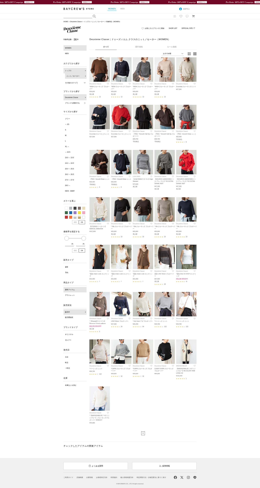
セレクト (68, 340)
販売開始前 (69, 317)
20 (165, 284)
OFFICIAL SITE (187, 28)
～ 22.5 (67, 152)
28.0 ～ (67, 185)
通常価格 (139, 47)
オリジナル (69, 334)
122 (165, 326)
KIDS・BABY (70, 191)
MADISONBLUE (181, 366)
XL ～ (67, 146)
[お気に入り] (181, 16)
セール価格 (172, 47)
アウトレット (70, 295)
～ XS (67, 124)
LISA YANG (136, 176)
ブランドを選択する (72, 103)
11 (186, 281)
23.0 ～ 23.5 (69, 158)
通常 (66, 267)
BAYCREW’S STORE (80, 8)
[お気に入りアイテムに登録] (108, 83)
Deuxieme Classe (76, 21)
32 (121, 376)
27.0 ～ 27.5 (69, 180)
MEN (67, 53)
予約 (66, 273)
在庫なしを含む (70, 385)
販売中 (67, 312)
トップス (87, 21)
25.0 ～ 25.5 (69, 169)
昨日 (66, 363)
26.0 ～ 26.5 (69, 174)
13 (100, 97)
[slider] (66, 238)
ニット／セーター (98, 21)
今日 (66, 357)
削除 (75, 222)
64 (143, 326)
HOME (66, 21)
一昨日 (67, 368)
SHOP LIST (173, 28)
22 (121, 236)
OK (82, 222)
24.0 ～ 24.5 (69, 163)
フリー (67, 119)
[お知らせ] (187, 16)
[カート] (193, 16)
